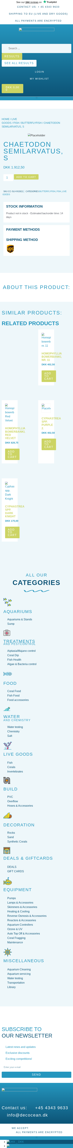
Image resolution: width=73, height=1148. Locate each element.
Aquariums (17, 611)
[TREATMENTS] (6, 632)
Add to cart (26, 177)
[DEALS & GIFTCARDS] (6, 850)
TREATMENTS (19, 641)
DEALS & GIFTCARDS (28, 858)
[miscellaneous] (7, 952)
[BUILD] (6, 780)
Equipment (17, 889)
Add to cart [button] (48, 376)
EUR (19, 1145)
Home (6, 119)
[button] (37, 98)
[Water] (6, 708)
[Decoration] (7, 815)
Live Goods (18, 754)
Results (12, 56)
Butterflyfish (31, 123)
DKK (19, 1141)
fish (16, 123)
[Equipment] (7, 881)
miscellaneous (23, 960)
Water (11, 716)
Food (10, 683)
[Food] (7, 674)
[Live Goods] (7, 745)
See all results (19, 63)
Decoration (19, 824)
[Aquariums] (7, 602)
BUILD (10, 789)
